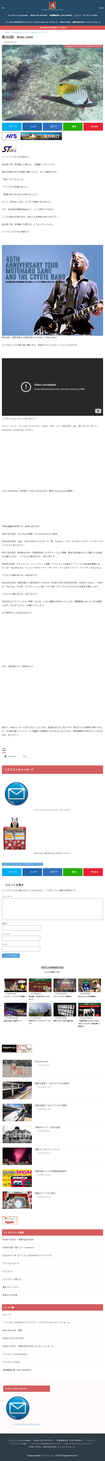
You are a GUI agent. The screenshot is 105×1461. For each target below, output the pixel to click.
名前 (5, 923)
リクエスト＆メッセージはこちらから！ (26, 1424)
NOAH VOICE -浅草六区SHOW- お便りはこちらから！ (52, 853)
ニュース (77, 15)
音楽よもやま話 (10, 1295)
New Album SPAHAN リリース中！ (53, 28)
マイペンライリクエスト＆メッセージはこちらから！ (52, 810)
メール (6, 934)
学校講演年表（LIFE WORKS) (60, 15)
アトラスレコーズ (11, 1263)
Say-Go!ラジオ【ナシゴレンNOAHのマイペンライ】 (23, 864)
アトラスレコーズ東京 (50, 1456)
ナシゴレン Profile (90, 15)
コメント (7, 897)
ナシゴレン (8, 1271)
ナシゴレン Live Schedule (18, 15)
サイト (5, 944)
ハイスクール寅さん (12, 1279)
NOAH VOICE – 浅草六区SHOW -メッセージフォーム (80, 22)
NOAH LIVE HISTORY (38, 15)
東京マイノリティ (11, 1287)
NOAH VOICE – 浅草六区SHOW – (19, 1239)
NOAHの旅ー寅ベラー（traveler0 (18, 1247)
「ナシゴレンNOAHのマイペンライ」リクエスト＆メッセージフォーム (31, 22)
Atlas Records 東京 (12, 1330)
